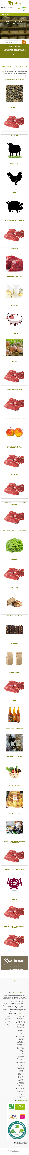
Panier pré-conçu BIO (14, 757)
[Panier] (19, 7)
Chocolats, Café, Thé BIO (14, 615)
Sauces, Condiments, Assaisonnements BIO (14, 446)
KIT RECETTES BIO (14, 813)
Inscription (3, 7)
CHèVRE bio (14, 361)
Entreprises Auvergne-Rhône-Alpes (19, 1152)
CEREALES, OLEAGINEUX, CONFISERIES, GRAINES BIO (14, 503)
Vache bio (14, 474)
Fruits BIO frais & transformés (14, 418)
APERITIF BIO (14, 559)
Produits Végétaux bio (14, 390)
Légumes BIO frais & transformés (14, 531)
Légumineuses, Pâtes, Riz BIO (14, 79)
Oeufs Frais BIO (14, 333)
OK (24, 42)
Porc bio (14, 192)
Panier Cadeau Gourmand (14, 728)
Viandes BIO (14, 248)
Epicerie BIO (14, 644)
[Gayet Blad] (14, 3)
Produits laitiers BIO (14, 277)
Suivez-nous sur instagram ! (20, 1143)
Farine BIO (14, 107)
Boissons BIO (14, 700)
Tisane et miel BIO (14, 672)
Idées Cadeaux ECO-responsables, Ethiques (14, 926)
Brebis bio (14, 305)
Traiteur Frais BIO (14, 785)
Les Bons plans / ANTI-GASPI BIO (14, 870)
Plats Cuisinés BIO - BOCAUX (14, 220)
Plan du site (24, 1150)
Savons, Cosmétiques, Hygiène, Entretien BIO (14, 842)
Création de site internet (6, 1151)
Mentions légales (16, 1150)
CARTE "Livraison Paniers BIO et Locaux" (14, 898)
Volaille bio (14, 164)
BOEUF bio (14, 136)
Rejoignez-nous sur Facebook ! (19, 1142)
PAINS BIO (14, 587)
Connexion (10, 7)
